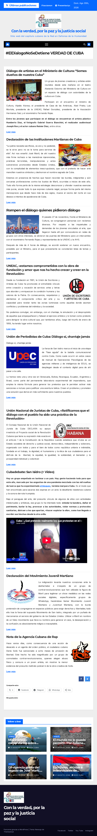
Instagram (89, 831)
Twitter (70, 831)
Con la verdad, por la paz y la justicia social (48, 31)
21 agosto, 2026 (18, 747)
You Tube (79, 831)
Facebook (62, 831)
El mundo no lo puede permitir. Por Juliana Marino (69, 743)
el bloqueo (45, 486)
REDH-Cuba (34, 747)
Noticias (57, 764)
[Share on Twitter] (87, 680)
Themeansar (9, 832)
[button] (84, 44)
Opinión (12, 736)
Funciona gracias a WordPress (16, 829)
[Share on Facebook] (81, 680)
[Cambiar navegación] (46, 44)
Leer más (11, 258)
